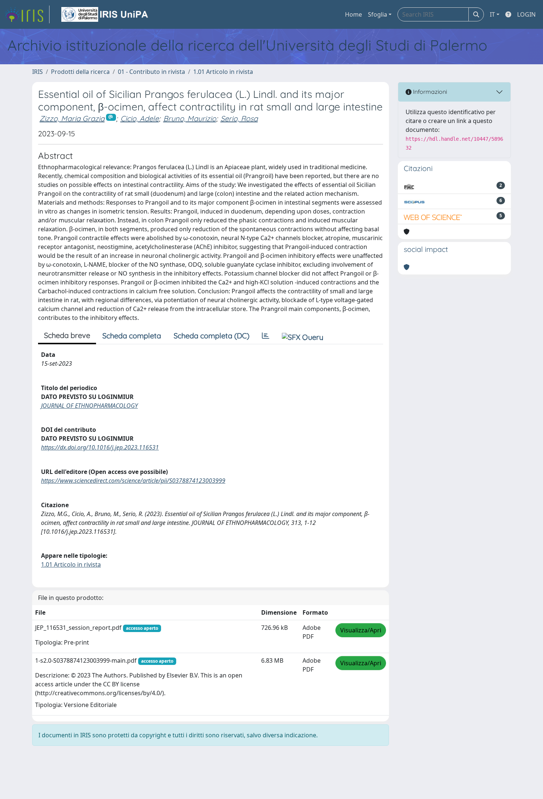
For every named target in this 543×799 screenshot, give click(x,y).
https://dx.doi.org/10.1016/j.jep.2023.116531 (100, 447)
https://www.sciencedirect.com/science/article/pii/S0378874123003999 (133, 481)
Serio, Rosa (239, 118)
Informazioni (429, 91)
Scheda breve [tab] (67, 335)
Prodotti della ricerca (80, 72)
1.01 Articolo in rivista (223, 72)
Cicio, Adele (139, 118)
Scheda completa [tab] (131, 335)
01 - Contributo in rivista (151, 72)
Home (353, 14)
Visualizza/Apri (360, 630)
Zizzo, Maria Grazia (72, 118)
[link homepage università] (105, 14)
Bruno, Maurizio (189, 118)
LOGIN (526, 14)
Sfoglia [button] (377, 14)
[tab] (266, 336)
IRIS (37, 72)
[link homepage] (26, 14)
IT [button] (492, 14)
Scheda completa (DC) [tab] (211, 335)
